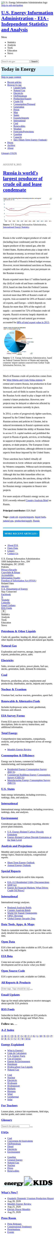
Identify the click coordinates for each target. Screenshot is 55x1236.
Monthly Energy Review (19, 749)
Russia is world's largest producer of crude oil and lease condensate (23, 181)
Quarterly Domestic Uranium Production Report (30, 1198)
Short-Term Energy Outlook (21, 862)
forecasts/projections (23, 131)
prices (16, 109)
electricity (18, 93)
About (10, 148)
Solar (9, 1099)
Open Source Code (13, 970)
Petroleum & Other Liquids (18, 631)
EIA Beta (7, 956)
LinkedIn (5, 602)
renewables (19, 126)
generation (18, 107)
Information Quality (10, 578)
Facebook (6, 594)
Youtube (5, 600)
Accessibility (7, 575)
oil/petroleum (20, 96)
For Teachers (9, 1105)
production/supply (22, 98)
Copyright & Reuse (10, 572)
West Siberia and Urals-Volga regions (25, 380)
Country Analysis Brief (37, 500)
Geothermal (13, 1097)
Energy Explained (12, 1044)
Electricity (7, 660)
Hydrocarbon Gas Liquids (20, 1067)
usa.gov (5, 586)
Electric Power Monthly (18, 1209)
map (15, 112)
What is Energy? (15, 1050)
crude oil (18, 101)
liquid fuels (19, 87)
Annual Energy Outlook (19, 865)
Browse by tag (14, 85)
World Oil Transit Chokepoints (22, 913)
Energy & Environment (18, 1061)
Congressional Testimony (19, 1226)
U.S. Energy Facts (16, 1056)
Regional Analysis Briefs (19, 907)
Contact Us (12, 553)
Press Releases (14, 1224)
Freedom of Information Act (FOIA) (18, 580)
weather (17, 129)
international (19, 120)
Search (34, 61)
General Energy (15, 1160)
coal (15, 123)
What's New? (9, 1192)
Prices (10, 142)
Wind (10, 1094)
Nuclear (11, 1077)
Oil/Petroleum (14, 1143)
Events (10, 1232)
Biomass (11, 1091)
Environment (9, 818)
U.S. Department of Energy (14, 589)
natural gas (19, 90)
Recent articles (14, 82)
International (9, 803)
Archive (11, 145)
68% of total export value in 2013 (33, 322)
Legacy (11, 551)
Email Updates (8, 605)
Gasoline (11, 1157)
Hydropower (13, 1086)
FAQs (4, 1132)
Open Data (12, 548)
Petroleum (12, 1064)
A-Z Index (7, 1030)
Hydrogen (12, 1083)
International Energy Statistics (16, 227)
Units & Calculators (16, 1053)
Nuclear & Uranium (13, 689)
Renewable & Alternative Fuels (20, 701)
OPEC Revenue (15, 915)
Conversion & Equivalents (20, 1141)
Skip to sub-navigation (12, 5)
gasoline (17, 134)
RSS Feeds (6, 608)
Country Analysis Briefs (19, 910)
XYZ (28, 1038)
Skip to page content (11, 77)
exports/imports (21, 118)
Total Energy (9, 733)
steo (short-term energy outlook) (30, 140)
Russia (36, 520)
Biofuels (11, 1088)
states (16, 115)
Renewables (13, 1171)
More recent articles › (21, 533)
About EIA (12, 545)
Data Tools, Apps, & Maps (17, 924)
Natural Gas (9, 645)
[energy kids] (27, 1186)
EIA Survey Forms (13, 715)
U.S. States (8, 789)
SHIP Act (11, 885)
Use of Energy (14, 1058)
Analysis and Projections (16, 846)
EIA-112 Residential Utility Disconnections (28, 882)
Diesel (10, 1146)
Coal (4, 674)
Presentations (13, 1229)
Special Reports (11, 871)
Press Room (8, 1218)
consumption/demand (24, 104)
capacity (17, 137)
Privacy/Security (9, 569)
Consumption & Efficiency (18, 755)
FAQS (13, 153)
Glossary (5, 153)
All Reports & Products (16, 982)
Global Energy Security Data (21, 918)
